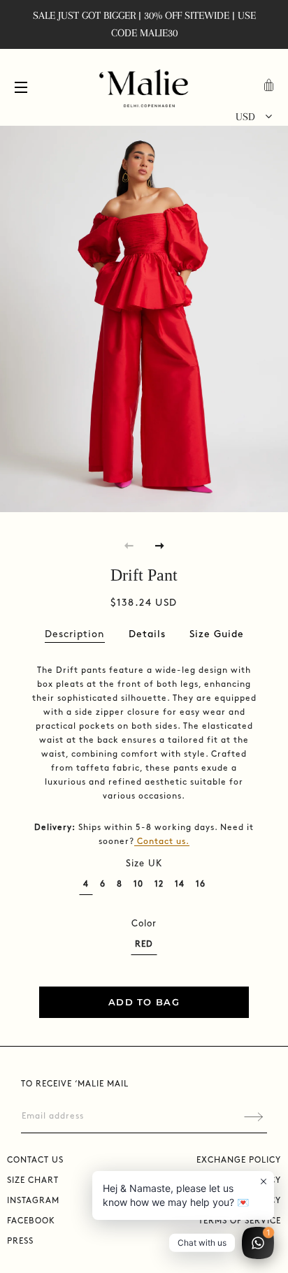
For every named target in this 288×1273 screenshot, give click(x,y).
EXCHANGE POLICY (238, 1160)
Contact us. (163, 841)
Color (144, 923)
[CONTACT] (135, 842)
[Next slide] (159, 545)
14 (180, 884)
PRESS (20, 1241)
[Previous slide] (128, 545)
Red (144, 944)
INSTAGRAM (33, 1201)
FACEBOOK (31, 1221)
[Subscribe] (253, 1117)
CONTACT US (35, 1160)
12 (159, 884)
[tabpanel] (144, 315)
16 (201, 884)
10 (138, 884)
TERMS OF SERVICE (240, 1221)
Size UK (144, 863)
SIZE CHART (33, 1180)
